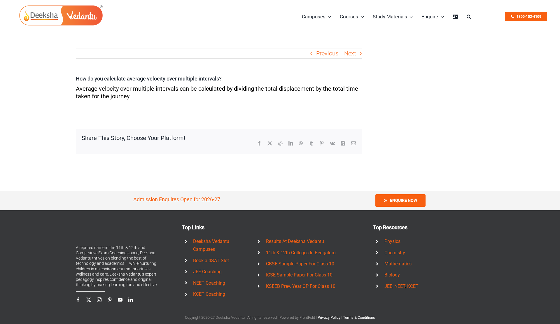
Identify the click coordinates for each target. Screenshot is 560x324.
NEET (399, 286)
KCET (413, 286)
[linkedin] (130, 299)
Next (350, 53)
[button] (469, 17)
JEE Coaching (207, 271)
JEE (388, 286)
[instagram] (99, 299)
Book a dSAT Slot (211, 260)
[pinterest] (109, 299)
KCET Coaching (209, 294)
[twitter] (88, 299)
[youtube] (120, 299)
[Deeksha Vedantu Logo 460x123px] (61, 6)
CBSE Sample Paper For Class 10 (300, 264)
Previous (327, 53)
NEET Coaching (209, 283)
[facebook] (78, 299)
